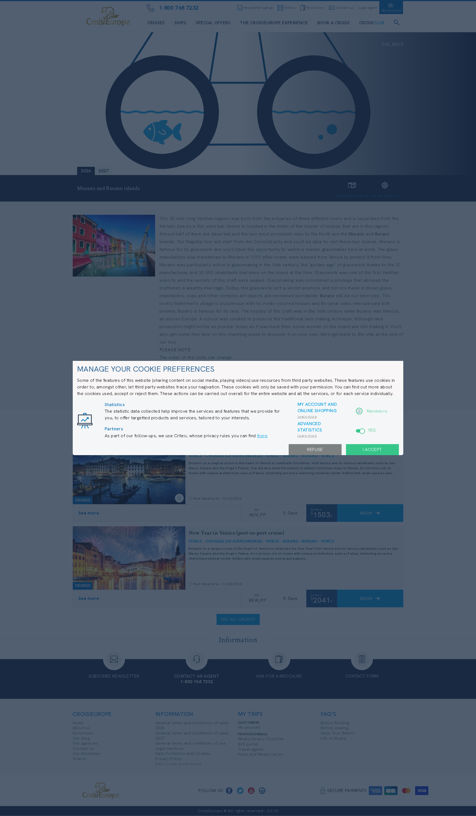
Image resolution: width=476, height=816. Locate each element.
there (262, 436)
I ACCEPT (372, 449)
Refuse (315, 449)
